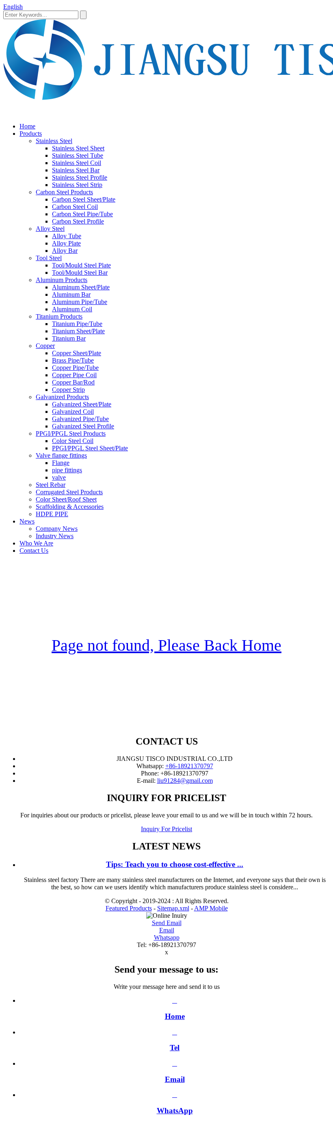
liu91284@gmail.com (185, 780)
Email (166, 930)
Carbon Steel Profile (78, 221)
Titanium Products (59, 316)
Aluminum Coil (72, 309)
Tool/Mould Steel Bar (80, 272)
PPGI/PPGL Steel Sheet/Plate (90, 448)
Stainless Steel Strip (77, 184)
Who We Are (36, 543)
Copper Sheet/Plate (76, 353)
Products (30, 133)
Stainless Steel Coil (76, 162)
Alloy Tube (66, 235)
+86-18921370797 (189, 765)
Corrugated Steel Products (69, 492)
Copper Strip (68, 389)
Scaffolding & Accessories (70, 506)
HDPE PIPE (52, 513)
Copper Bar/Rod (73, 382)
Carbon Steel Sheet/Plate (83, 199)
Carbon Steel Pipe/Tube (82, 214)
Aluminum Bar (71, 294)
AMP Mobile (211, 908)
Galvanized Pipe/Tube (80, 418)
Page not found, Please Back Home (166, 645)
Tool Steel (49, 257)
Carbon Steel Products (64, 192)
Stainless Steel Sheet (78, 148)
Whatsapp (166, 937)
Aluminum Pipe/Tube (79, 301)
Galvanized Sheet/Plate (81, 404)
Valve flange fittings (61, 455)
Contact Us (33, 550)
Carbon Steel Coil (75, 206)
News (27, 521)
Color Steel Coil (72, 440)
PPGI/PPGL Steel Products (71, 433)
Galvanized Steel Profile (83, 426)
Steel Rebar (50, 484)
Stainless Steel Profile (79, 177)
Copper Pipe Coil (74, 374)
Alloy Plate (66, 243)
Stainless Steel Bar (75, 170)
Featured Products (129, 908)
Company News (57, 528)
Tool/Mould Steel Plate (81, 265)
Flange (60, 462)
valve (59, 477)
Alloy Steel (50, 228)
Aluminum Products (61, 279)
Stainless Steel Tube (77, 155)
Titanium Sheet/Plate (78, 331)
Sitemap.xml (173, 908)
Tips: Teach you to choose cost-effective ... (174, 864)
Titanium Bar (69, 338)
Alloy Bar (65, 250)
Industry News (55, 535)
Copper (45, 345)
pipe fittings (67, 470)
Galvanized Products (62, 396)
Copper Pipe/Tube (75, 367)
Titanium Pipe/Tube (77, 323)
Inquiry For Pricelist (166, 828)
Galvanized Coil (73, 411)
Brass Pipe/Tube (73, 360)
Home (27, 126)
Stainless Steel (54, 140)
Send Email (167, 922)
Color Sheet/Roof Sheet (66, 499)
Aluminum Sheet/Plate (81, 287)
